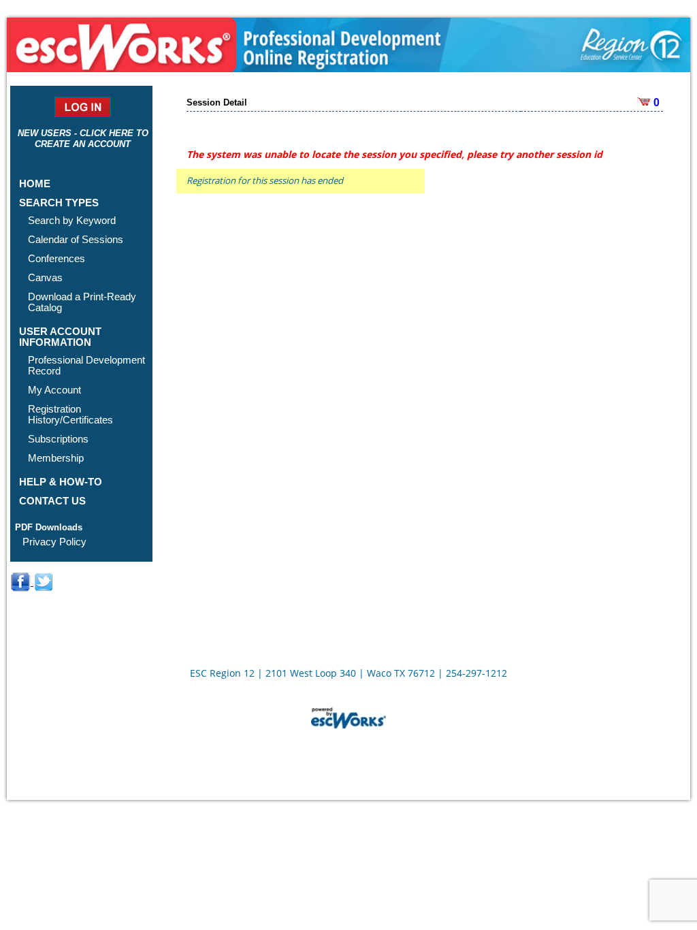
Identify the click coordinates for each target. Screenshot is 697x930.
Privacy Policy (54, 541)
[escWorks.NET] (348, 716)
